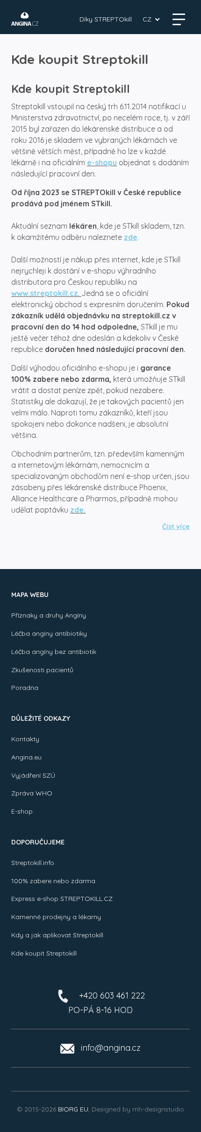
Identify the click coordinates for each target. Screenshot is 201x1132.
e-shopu (102, 162)
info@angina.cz (111, 1047)
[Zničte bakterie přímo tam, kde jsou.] (24, 19)
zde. (78, 509)
